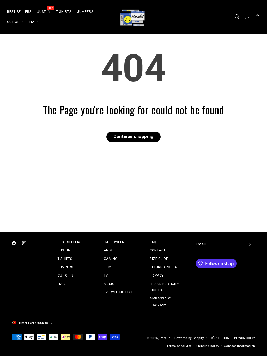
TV (106, 275)
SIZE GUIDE (159, 259)
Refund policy (219, 338)
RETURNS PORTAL (164, 267)
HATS (62, 284)
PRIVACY (157, 275)
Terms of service (179, 346)
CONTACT (158, 250)
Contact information (239, 346)
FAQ (153, 242)
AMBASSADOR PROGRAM (162, 301)
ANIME (109, 250)
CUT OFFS (66, 275)
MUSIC (109, 284)
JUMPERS (65, 267)
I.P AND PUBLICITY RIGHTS (164, 287)
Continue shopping (133, 136)
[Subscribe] (250, 244)
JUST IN (64, 250)
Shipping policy (207, 346)
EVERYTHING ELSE (119, 292)
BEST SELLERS (69, 242)
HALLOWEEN (114, 242)
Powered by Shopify (189, 338)
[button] (237, 17)
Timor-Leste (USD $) (33, 323)
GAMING (111, 259)
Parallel (165, 338)
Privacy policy (244, 338)
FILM (108, 267)
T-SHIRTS (65, 259)
